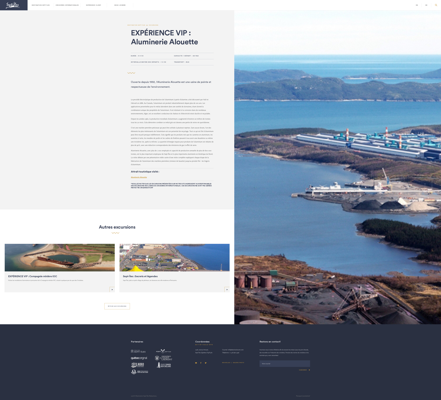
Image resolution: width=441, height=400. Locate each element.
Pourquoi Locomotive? (303, 396)
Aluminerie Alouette (139, 177)
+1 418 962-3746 (234, 352)
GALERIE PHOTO (238, 362)
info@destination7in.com (235, 350)
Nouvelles (226, 362)
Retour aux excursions (117, 306)
